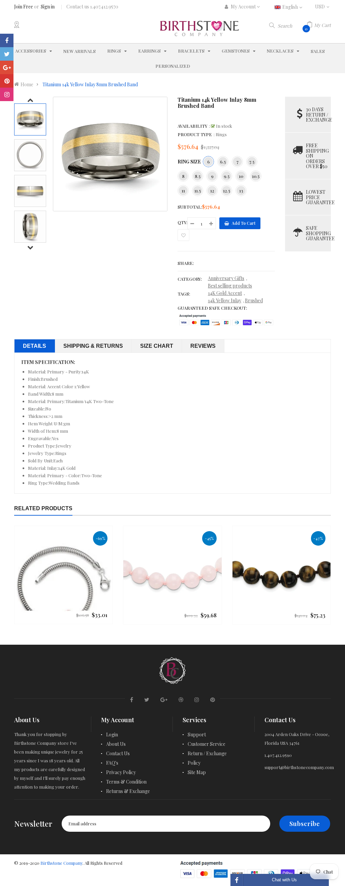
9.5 (226, 176)
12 (212, 190)
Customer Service (206, 744)
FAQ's (112, 763)
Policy (194, 763)
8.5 (197, 176)
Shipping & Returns (93, 346)
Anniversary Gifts (226, 278)
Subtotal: (190, 207)
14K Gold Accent (225, 293)
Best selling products (230, 285)
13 (241, 190)
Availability (192, 126)
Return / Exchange (207, 753)
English (290, 7)
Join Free (23, 6)
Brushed (254, 300)
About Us (116, 744)
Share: (186, 263)
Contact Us (118, 753)
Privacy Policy (121, 772)
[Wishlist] (183, 235)
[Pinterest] (6, 81)
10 (241, 176)
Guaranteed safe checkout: (212, 308)
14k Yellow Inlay (224, 300)
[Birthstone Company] (172, 670)
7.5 (251, 161)
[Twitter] (6, 54)
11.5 (197, 190)
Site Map (197, 772)
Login (112, 734)
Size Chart (156, 346)
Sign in (48, 6)
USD (323, 6)
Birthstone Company (61, 863)
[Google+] (6, 67)
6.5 (223, 161)
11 (183, 190)
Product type (195, 134)
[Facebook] (6, 40)
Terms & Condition (126, 781)
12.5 (226, 190)
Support (197, 734)
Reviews (203, 346)
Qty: (182, 222)
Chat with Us (284, 879)
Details (34, 346)
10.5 (255, 176)
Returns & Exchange (128, 791)
